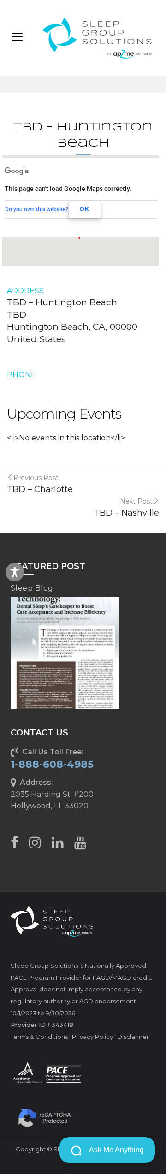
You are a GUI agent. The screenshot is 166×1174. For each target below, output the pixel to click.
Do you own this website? (36, 209)
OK (84, 209)
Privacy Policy (92, 1036)
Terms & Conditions (39, 1036)
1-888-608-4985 (52, 764)
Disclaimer (133, 1036)
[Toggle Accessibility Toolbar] (15, 572)
